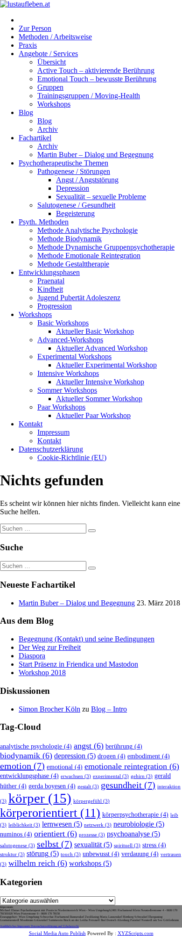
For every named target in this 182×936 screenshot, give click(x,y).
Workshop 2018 (42, 673)
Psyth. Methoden (44, 222)
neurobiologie (138, 824)
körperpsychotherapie (135, 814)
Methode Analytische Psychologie (87, 230)
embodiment (148, 756)
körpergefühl (91, 801)
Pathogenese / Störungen (73, 171)
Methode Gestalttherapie (73, 264)
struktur (12, 854)
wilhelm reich (37, 863)
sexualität (93, 845)
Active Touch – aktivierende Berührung (95, 70)
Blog (26, 112)
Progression (54, 306)
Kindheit (50, 289)
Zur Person (35, 28)
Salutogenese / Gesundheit (76, 205)
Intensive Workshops (68, 373)
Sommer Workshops (67, 390)
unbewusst (101, 853)
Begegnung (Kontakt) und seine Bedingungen (86, 639)
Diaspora (32, 656)
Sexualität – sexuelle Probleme (101, 197)
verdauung (140, 853)
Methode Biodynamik (69, 239)
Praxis (28, 45)
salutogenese (17, 845)
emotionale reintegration (131, 766)
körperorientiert (50, 813)
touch (71, 854)
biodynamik (26, 755)
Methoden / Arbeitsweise (55, 37)
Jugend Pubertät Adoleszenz (78, 298)
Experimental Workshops (74, 356)
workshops (90, 863)
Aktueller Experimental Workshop (106, 365)
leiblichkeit (24, 825)
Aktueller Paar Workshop (93, 415)
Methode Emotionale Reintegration (88, 255)
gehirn (142, 776)
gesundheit (128, 785)
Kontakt (30, 424)
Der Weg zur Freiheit (50, 647)
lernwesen (62, 824)
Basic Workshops (63, 323)
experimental (111, 776)
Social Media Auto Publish (57, 933)
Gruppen (50, 87)
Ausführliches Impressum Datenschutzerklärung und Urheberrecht (39, 926)
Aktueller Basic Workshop (95, 331)
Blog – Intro (109, 709)
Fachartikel (35, 138)
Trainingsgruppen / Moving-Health (88, 96)
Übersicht (51, 62)
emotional (65, 766)
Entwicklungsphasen (49, 272)
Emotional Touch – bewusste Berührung (96, 79)
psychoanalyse (133, 834)
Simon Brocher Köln (49, 709)
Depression (72, 188)
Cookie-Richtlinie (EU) (71, 457)
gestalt (88, 786)
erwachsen (76, 776)
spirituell (127, 845)
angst (89, 745)
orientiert (55, 833)
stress (154, 845)
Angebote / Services (48, 54)
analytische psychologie (36, 746)
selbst (54, 844)
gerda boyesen (52, 786)
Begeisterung (75, 213)
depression (75, 756)
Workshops (53, 104)
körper (39, 798)
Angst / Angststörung (87, 180)
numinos (16, 834)
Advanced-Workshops (70, 340)
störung (43, 854)
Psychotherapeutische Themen (63, 163)
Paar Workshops (61, 407)
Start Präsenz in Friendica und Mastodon (78, 664)
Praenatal (50, 281)
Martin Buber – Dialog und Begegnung (95, 154)
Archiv (47, 129)
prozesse (92, 834)
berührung (123, 746)
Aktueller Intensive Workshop (100, 382)
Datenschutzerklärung (51, 449)
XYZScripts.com (136, 933)
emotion (22, 766)
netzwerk (98, 825)
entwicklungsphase (29, 775)
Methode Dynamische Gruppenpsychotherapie (106, 247)
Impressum (53, 432)
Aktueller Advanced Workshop (101, 348)
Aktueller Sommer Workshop (99, 399)
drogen (112, 756)
